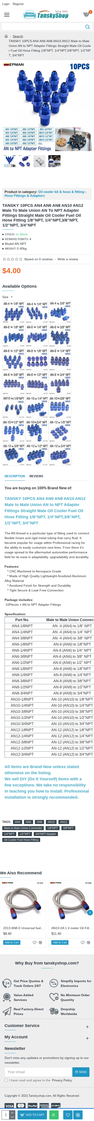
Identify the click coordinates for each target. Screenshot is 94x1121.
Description (15, 476)
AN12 (63, 822)
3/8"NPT (68, 828)
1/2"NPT (25, 834)
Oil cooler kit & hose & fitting (61, 192)
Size (6, 297)
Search (18, 36)
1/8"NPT (52, 828)
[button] (4, 912)
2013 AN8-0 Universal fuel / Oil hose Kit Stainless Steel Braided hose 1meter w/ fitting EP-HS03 (23, 928)
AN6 (28, 822)
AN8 (39, 822)
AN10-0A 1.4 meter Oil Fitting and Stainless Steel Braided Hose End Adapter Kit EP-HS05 (72, 928)
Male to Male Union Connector (23, 828)
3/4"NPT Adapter (46, 834)
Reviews (36, 476)
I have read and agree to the (40, 1080)
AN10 (51, 822)
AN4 (17, 822)
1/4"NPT (9, 834)
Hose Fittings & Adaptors (25, 196)
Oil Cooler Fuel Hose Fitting (21, 839)
